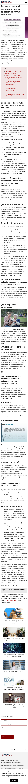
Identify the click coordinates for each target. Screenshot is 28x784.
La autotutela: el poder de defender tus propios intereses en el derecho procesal (14, 83)
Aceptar (14, 780)
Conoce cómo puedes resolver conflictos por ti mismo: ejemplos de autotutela (13, 77)
